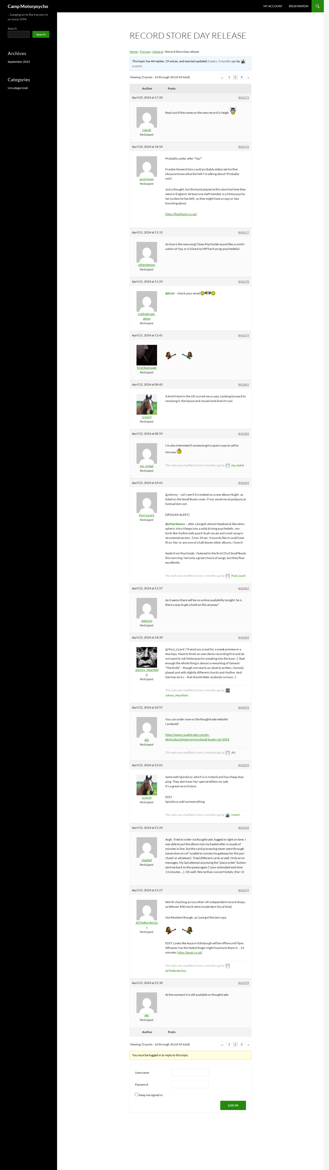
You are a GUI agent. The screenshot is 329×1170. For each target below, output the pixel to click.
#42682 (243, 433)
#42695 (243, 765)
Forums (145, 52)
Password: (142, 1084)
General (157, 52)
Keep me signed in (151, 1095)
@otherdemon (175, 524)
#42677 (243, 232)
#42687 (243, 588)
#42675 (243, 97)
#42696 (243, 828)
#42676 (243, 147)
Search (12, 28)
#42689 (243, 637)
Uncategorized (18, 88)
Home (134, 52)
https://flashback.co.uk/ (181, 214)
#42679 (243, 335)
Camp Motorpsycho (28, 6)
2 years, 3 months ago (221, 61)
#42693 (243, 707)
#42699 (243, 983)
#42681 (243, 384)
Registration (298, 6)
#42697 (243, 890)
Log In (233, 1105)
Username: (142, 1073)
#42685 (243, 483)
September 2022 (19, 62)
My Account (272, 6)
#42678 (243, 281)
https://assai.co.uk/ (189, 952)
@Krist (170, 293)
